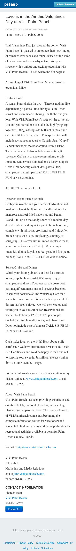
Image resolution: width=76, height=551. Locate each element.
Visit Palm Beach (16, 498)
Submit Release (65, 4)
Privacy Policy (25, 543)
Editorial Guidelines (42, 548)
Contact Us (14, 509)
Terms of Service (45, 543)
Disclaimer (9, 543)
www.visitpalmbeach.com (42, 378)
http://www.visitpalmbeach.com (36, 447)
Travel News (42, 29)
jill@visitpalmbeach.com (29, 473)
